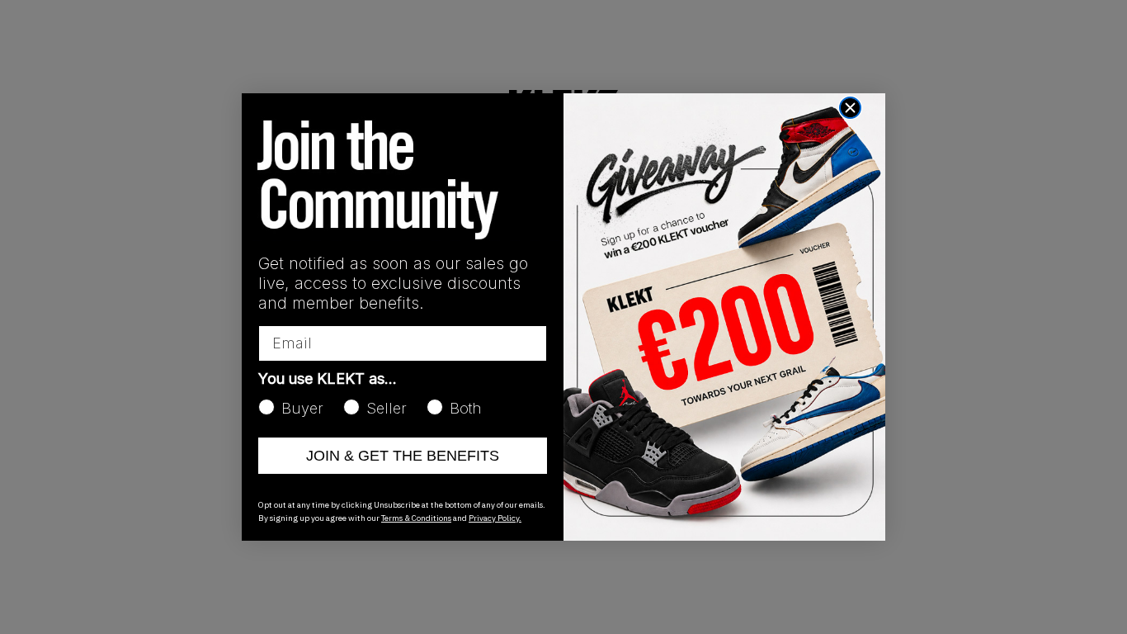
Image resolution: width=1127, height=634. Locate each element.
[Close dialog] (850, 107)
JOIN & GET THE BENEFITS (402, 455)
